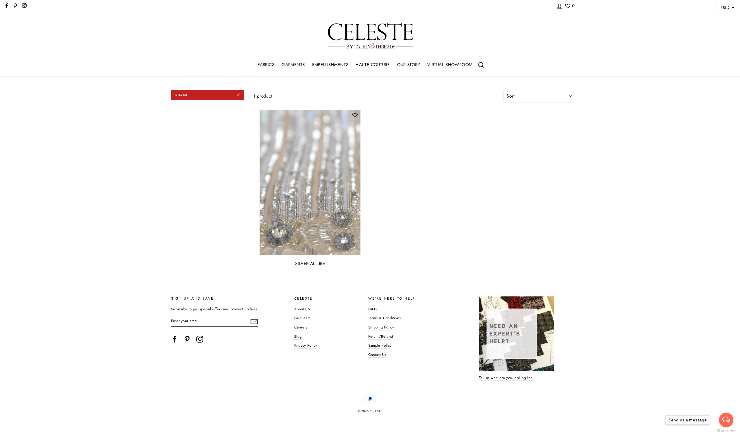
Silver (181, 95)
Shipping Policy (381, 327)
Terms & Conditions (384, 318)
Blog (298, 336)
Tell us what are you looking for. (506, 377)
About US (302, 309)
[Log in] (559, 5)
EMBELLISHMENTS (330, 64)
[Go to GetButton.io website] (726, 431)
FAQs (372, 309)
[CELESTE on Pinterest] (187, 339)
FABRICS (266, 64)
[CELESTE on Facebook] (174, 339)
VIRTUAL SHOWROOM (449, 64)
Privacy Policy (305, 345)
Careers (300, 327)
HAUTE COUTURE (373, 64)
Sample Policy (380, 345)
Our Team (302, 318)
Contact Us (377, 354)
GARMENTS (293, 64)
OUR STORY (408, 64)
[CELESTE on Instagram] (199, 339)
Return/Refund (380, 336)
